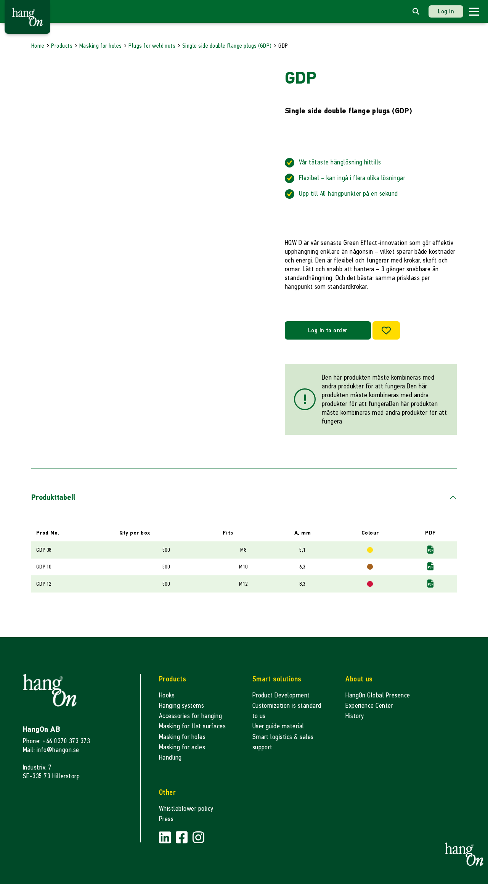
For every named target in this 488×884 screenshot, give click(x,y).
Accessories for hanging (190, 716)
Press (166, 819)
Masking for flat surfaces (192, 726)
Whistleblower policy (186, 808)
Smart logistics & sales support (283, 742)
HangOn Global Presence (377, 695)
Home (38, 46)
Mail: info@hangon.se (51, 750)
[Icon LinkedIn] (166, 838)
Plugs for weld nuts (151, 46)
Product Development (281, 695)
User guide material (278, 726)
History (354, 716)
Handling (170, 757)
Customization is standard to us (286, 710)
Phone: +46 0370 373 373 (56, 741)
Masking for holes (100, 46)
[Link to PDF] (430, 549)
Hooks (167, 695)
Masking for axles (182, 747)
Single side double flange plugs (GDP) (227, 46)
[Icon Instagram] (198, 838)
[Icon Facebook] (182, 838)
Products (61, 46)
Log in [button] (446, 11)
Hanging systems (181, 705)
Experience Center (369, 705)
